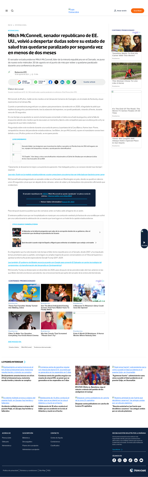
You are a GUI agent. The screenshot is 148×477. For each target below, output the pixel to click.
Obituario (5, 442)
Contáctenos (55, 442)
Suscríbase (138, 11)
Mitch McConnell (26, 347)
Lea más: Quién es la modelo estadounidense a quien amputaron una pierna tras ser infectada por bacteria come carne (56, 174)
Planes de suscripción (30, 445)
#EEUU (45, 194)
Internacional (21, 25)
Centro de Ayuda (57, 438)
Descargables (27, 442)
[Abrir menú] (6, 11)
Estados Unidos (14, 347)
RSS (48, 470)
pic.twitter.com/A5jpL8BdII (62, 196)
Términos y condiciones (28, 470)
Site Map (42, 470)
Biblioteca (26, 438)
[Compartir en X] (56, 82)
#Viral (49, 196)
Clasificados (55, 445)
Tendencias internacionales (42, 347)
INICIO (10, 25)
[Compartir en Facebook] (50, 82)
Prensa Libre (6, 438)
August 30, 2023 (68, 202)
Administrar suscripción (30, 449)
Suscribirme (116, 449)
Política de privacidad (10, 470)
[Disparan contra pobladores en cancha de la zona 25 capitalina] (92, 399)
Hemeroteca (6, 445)
